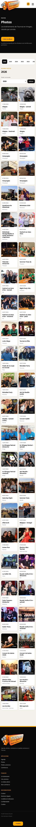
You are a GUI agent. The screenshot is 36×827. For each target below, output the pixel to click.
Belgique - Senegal (26, 523)
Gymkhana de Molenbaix (7, 206)
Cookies (3, 804)
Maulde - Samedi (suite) (8, 419)
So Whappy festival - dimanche (9, 446)
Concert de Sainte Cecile (26, 654)
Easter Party (6, 627)
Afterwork (5, 523)
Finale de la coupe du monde (8, 366)
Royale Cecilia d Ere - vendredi (26, 627)
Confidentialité (5, 802)
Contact (3, 793)
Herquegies (6, 156)
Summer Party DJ (25, 262)
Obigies (4, 107)
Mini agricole (24, 706)
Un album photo (5, 782)
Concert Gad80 (25, 419)
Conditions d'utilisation (7, 799)
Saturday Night (7, 498)
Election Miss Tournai (24, 548)
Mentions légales (6, 796)
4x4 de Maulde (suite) (24, 393)
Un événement (5, 776)
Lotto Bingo (6, 341)
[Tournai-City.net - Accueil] (10, 5)
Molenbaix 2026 (25, 205)
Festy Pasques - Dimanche (7, 601)
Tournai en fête (25, 341)
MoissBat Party (25, 366)
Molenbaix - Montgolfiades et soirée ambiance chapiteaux (8, 234)
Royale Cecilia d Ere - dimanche (26, 575)
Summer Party (24, 498)
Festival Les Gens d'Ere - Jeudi (25, 315)
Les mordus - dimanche (24, 680)
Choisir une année (5, 77)
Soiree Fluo (6, 547)
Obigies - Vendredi (8, 131)
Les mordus (6, 706)
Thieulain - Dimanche (5, 262)
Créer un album (7, 39)
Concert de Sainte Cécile (8, 654)
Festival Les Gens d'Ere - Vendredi (8, 315)
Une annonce (4, 779)
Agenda (3, 759)
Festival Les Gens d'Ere (25, 233)
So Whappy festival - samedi (26, 446)
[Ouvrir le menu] (33, 4)
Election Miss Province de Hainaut (9, 680)
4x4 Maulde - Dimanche (24, 472)
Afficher (31, 81)
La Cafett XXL (6, 574)
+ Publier (18, 823)
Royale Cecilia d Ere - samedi (26, 601)
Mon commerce (5, 784)
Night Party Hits (25, 288)
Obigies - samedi (25, 107)
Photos (3, 762)
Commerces (4, 767)
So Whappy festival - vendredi (9, 472)
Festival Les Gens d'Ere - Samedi (8, 289)
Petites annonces (6, 765)
